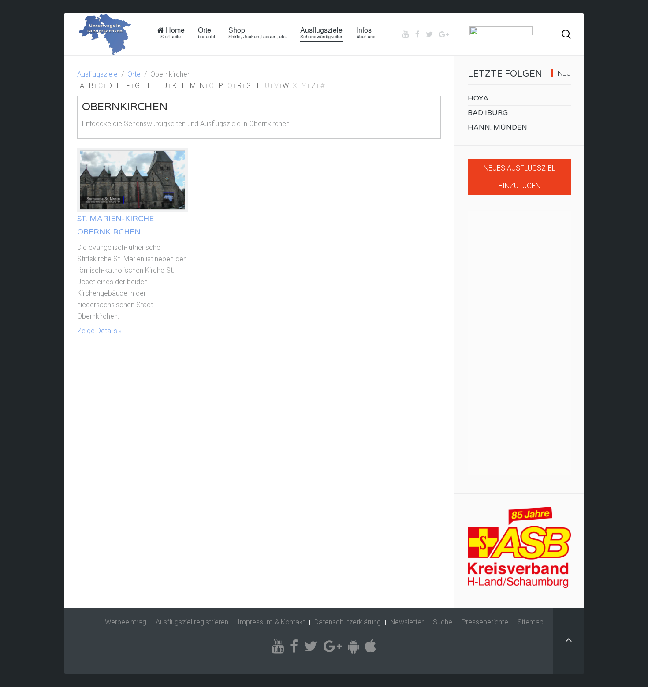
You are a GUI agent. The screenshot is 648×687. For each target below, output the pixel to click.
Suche (442, 622)
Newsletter (407, 622)
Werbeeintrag (125, 622)
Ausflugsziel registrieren (192, 622)
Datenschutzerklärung (347, 622)
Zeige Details (97, 331)
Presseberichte (485, 622)
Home (171, 32)
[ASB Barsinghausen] (519, 547)
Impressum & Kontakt (271, 622)
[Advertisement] (519, 343)
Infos (366, 32)
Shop (257, 32)
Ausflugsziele (321, 32)
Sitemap (531, 622)
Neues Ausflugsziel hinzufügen (519, 177)
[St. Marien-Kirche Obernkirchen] (132, 180)
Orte (206, 32)
